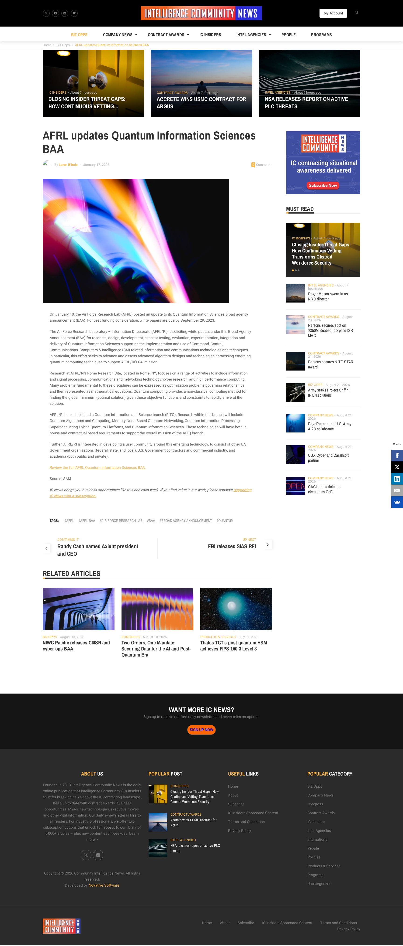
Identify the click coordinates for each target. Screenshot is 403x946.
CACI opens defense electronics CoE (324, 489)
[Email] (397, 490)
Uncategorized (319, 884)
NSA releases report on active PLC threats (306, 102)
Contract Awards (166, 34)
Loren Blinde (68, 164)
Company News (117, 34)
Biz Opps (79, 34)
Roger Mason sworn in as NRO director (328, 296)
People (288, 34)
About (233, 795)
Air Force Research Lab (121, 520)
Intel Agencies (251, 34)
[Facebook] (397, 455)
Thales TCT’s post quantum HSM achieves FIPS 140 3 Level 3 (233, 645)
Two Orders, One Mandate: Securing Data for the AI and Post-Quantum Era (156, 648)
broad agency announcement (186, 520)
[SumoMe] (397, 502)
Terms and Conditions (246, 822)
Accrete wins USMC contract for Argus (201, 102)
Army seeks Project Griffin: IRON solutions (328, 392)
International (317, 839)
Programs (321, 34)
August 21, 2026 (338, 384)
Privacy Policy (239, 831)
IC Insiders (210, 34)
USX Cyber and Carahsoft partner (328, 457)
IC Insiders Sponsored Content (253, 813)
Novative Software (104, 885)
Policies (313, 857)
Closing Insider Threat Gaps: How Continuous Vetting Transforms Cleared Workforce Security (93, 102)
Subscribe (236, 804)
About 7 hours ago (83, 92)
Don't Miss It (67, 539)
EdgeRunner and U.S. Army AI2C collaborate (329, 426)
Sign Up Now (201, 730)
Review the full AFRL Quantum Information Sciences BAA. (98, 467)
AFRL (70, 520)
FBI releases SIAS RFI (232, 546)
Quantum (225, 520)
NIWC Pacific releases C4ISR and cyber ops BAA (76, 645)
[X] (397, 467)
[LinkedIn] (397, 479)
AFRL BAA (87, 520)
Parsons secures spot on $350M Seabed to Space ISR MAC (330, 330)
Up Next (249, 539)
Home (47, 45)
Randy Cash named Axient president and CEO (97, 549)
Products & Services (218, 637)
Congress (315, 804)
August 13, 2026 (72, 637)
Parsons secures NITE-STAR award (330, 364)
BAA (152, 520)
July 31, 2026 (248, 637)
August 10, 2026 (155, 637)
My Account (333, 13)
